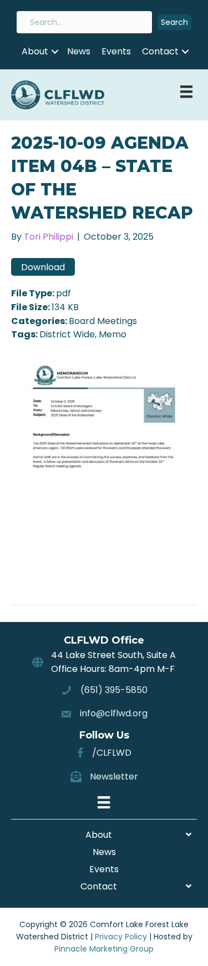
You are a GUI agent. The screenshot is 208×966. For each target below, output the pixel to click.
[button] (174, 22)
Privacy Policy (121, 936)
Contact (160, 51)
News (78, 51)
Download (43, 267)
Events (116, 51)
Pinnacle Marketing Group (104, 948)
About (35, 51)
